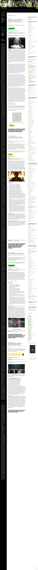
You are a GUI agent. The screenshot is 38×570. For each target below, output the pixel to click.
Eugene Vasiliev (30, 338)
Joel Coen (13, 30)
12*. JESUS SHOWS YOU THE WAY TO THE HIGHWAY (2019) (32, 78)
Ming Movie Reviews (30, 200)
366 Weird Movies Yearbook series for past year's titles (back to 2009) (32, 358)
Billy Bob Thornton (14, 32)
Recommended (14, 131)
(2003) (3, 116)
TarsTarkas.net (30, 139)
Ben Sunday (29, 336)
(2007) (3, 478)
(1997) (4, 119)
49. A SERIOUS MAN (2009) (15, 253)
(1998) (2, 123)
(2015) (3, 82)
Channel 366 (29, 34)
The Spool (29, 219)
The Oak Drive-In (30, 145)
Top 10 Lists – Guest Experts (31, 52)
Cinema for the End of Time (31, 262)
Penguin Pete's (30, 283)
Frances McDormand (20, 32)
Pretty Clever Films (30, 203)
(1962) (2, 362)
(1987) (3, 346)
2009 (9, 334)
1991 (9, 243)
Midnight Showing (30, 127)
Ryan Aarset (29, 315)
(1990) (3, 63)
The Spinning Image (30, 218)
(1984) (3, 112)
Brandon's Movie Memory (31, 168)
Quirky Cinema (30, 136)
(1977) (3, 151)
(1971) (3, 390)
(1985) (3, 52)
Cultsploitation (29, 111)
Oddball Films (29, 280)
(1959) (3, 357)
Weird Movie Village (30, 159)
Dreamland (29, 228)
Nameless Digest (30, 275)
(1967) (3, 79)
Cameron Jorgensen (30, 326)
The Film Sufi (29, 214)
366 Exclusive (29, 25)
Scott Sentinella (30, 333)
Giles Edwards (29, 322)
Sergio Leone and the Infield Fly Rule (32, 210)
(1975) (3, 302)
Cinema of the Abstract (30, 107)
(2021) (2, 444)
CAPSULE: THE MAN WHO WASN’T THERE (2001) (15, 20)
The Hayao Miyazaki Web (31, 241)
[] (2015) (3, 246)
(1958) (2, 377)
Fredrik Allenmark (30, 316)
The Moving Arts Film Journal (31, 215)
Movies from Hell (30, 132)
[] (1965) (3, 159)
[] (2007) (3, 396)
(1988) (3, 376)
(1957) (3, 326)
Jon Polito (17, 33)
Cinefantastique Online (30, 172)
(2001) (3, 143)
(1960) (3, 352)
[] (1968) (3, 129)
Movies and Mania (30, 131)
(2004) (2, 43)
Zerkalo (3, 445)
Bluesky (29, 87)
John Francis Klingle (30, 327)
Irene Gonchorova (30, 324)
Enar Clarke (29, 318)
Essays (29, 37)
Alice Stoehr (29, 335)
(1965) (3, 313)
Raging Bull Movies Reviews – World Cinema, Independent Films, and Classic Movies (32, 207)
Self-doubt (20, 246)
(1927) (3, 254)
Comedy (24, 410)
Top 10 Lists (29, 51)
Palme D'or (10, 246)
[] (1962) (3, 157)
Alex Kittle (29, 254)
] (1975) (5, 445)
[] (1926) (3, 278)
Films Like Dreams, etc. (31, 190)
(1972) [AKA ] (3, 303)
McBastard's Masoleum (31, 123)
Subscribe (3, 34)
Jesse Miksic (29, 330)
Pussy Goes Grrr (30, 284)
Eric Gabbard (29, 323)
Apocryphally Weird (30, 29)
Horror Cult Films (30, 119)
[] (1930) (3, 88)
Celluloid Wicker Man (30, 261)
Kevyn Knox (29, 328)
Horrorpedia (29, 194)
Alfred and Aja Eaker (30, 321)
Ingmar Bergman (30, 233)
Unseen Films (29, 155)
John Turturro (13, 158)
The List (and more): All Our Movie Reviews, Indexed (7, 11)
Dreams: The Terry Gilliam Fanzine (32, 229)
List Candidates (30, 43)
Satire (17, 246)
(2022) (3, 425)
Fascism (24, 243)
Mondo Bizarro (30, 128)
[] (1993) (3, 295)
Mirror (1, 445)
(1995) (3, 125)
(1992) (2, 98)
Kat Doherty (29, 320)
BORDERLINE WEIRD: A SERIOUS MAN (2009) (15, 344)
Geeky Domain (30, 270)
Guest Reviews (30, 38)
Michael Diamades (30, 319)
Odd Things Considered (31, 279)
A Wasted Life (29, 103)
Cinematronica (30, 176)
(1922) (3, 272)
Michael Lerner (22, 158)
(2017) (2, 260)
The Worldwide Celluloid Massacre (32, 152)
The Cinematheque (30, 211)
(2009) (3, 170)
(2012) (3, 85)
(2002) (3, 49)
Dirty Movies (29, 180)
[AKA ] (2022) (3, 405)
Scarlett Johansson (19, 131)
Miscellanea (29, 44)
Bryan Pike (29, 332)
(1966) (3, 160)
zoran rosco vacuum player (31, 299)
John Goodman (18, 158)
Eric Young (29, 340)
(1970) (2, 149)
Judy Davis (13, 245)
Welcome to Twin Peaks (31, 294)
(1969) (3, 75)
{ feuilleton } (29, 249)
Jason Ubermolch (30, 337)
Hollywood (10, 244)
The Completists (30, 287)
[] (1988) (3, 56)
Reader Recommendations (31, 47)
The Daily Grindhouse (30, 140)
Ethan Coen (17, 30)
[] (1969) (3, 110)
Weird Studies (29, 293)
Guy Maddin (29, 232)
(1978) (3, 203)
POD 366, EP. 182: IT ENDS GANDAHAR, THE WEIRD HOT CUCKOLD (32, 82)
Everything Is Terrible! (30, 267)
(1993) (3, 65)
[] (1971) (3, 380)
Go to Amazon (12, 125)
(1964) (3, 322)
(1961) (3, 71)
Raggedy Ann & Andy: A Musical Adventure (3, 457)
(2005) (3, 176)
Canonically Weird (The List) (11, 252)
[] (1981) (3, 448)
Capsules (9, 18)
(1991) (16, 54)
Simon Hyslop (29, 325)
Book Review (29, 30)
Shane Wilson (29, 339)
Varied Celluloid (30, 156)
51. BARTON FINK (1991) (15, 137)
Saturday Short (30, 48)
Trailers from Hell (30, 290)
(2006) (3, 347)
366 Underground (30, 26)
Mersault (12, 68)
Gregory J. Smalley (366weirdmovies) (18, 22)
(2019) (3, 439)
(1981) (3, 292)
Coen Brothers (17, 243)
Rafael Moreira (30, 329)
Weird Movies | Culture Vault (31, 160)
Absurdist (12, 334)
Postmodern (13, 246)
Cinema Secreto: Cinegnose (31, 304)
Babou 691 (29, 257)
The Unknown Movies (30, 149)
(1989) (3, 115)
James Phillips (29, 331)
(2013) (3, 420)
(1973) (3, 196)
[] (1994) (3, 102)
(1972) (3, 86)
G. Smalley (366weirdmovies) (31, 334)
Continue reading (15, 331)
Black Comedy (12, 243)
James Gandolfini (13, 33)
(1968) (2, 46)
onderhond (29, 135)
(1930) (3, 228)
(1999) (2, 358)
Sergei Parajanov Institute (31, 240)
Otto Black (29, 317)
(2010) (3, 318)
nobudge (29, 276)
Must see (21, 245)
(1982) (3, 238)
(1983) (3, 258)
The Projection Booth (30, 146)
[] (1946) (3, 74)
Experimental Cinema (30, 115)
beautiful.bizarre (30, 258)
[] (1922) (3, 186)
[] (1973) (3, 163)
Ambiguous (15, 334)
